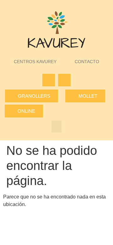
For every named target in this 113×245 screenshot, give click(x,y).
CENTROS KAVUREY (35, 61)
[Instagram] (64, 80)
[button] (56, 127)
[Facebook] (48, 80)
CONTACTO (87, 61)
